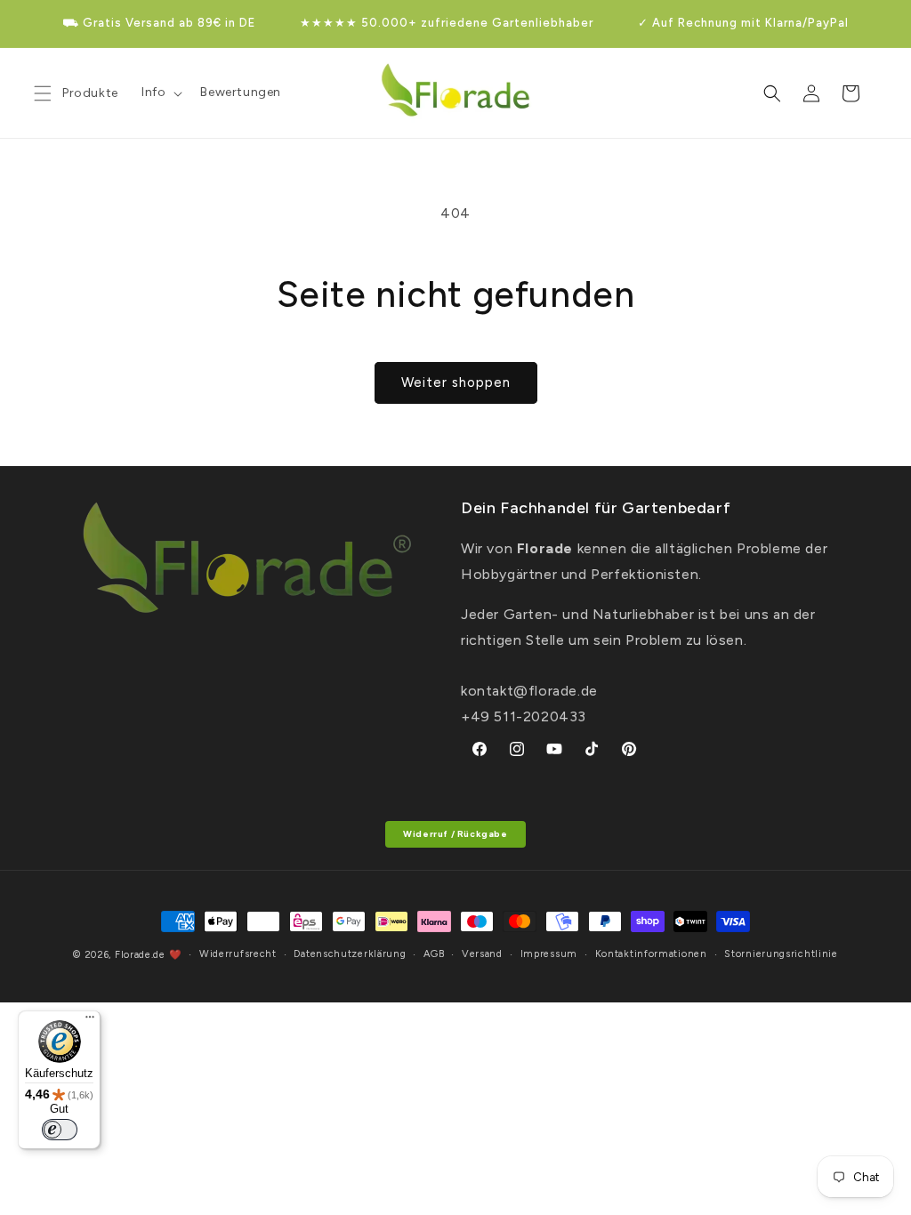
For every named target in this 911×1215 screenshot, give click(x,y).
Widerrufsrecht (238, 954)
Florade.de (140, 955)
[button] (160, 92)
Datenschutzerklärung (350, 954)
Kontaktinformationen (651, 954)
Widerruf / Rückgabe (455, 834)
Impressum (548, 954)
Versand (482, 954)
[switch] (59, 1129)
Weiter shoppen (456, 382)
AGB (433, 954)
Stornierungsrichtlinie (780, 954)
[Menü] (90, 1021)
